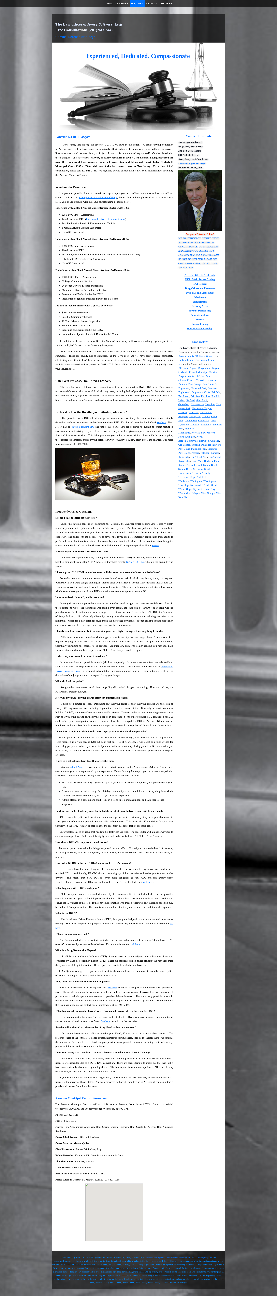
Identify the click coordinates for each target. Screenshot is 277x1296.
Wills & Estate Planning (200, 328)
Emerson (212, 388)
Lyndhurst (183, 424)
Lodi (213, 420)
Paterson (205, 452)
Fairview (195, 396)
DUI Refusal (200, 283)
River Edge (184, 460)
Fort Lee (205, 396)
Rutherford (196, 464)
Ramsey (215, 452)
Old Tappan (184, 444)
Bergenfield (204, 368)
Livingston (203, 420)
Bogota (215, 368)
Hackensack (197, 404)
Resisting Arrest (200, 306)
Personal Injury (200, 324)
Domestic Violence (200, 315)
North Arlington (186, 436)
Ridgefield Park (199, 456)
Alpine (193, 368)
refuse (155, 545)
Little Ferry (191, 420)
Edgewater (183, 388)
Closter (190, 380)
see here (161, 422)
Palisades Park (198, 448)
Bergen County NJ (188, 355)
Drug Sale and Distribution (200, 292)
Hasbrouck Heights (202, 408)
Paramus (212, 448)
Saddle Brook (210, 464)
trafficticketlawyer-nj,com (201, 1257)
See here (105, 1021)
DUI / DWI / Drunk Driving (200, 279)
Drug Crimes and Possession (200, 288)
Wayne (196, 493)
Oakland (214, 440)
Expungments (200, 301)
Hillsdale (193, 412)
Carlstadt (183, 372)
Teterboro (183, 477)
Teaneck (196, 473)
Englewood (184, 392)
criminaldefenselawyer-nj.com (177, 1257)
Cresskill (200, 380)
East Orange (194, 384)
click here (135, 944)
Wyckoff (197, 489)
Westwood (195, 485)
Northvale (192, 440)
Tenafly (206, 473)
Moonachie (184, 432)
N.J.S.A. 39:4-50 (135, 561)
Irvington (183, 416)
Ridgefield (183, 456)
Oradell (196, 444)
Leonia (206, 416)
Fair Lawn (183, 396)
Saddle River (185, 469)
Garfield (190, 400)
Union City (209, 489)
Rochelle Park (211, 460)
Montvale (189, 428)
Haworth (182, 412)
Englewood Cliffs (201, 392)
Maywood (206, 424)
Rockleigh (183, 464)
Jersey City (195, 416)
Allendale (183, 368)
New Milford (208, 432)
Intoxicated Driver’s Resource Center (105, 219)
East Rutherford (211, 384)
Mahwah (194, 424)
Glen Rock (201, 400)
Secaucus (198, 469)
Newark (195, 432)
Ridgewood (215, 456)
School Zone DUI (79, 766)
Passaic (195, 452)
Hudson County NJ (188, 360)
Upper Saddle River (200, 477)
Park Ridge (184, 452)
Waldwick (183, 481)
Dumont (182, 384)
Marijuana (200, 297)
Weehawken (184, 493)
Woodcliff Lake (210, 485)
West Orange (208, 493)
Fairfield (216, 392)
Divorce (200, 319)
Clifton (182, 380)
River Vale (197, 460)
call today (148, 882)
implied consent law (83, 426)
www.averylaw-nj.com (154, 1257)
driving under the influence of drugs (98, 197)
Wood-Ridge (185, 489)
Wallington (196, 481)
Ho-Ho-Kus (206, 412)
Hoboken (210, 404)
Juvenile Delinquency (200, 310)
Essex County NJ (208, 355)
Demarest (212, 380)
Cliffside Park (202, 376)
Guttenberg (184, 404)
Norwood (204, 440)
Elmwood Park (198, 388)
